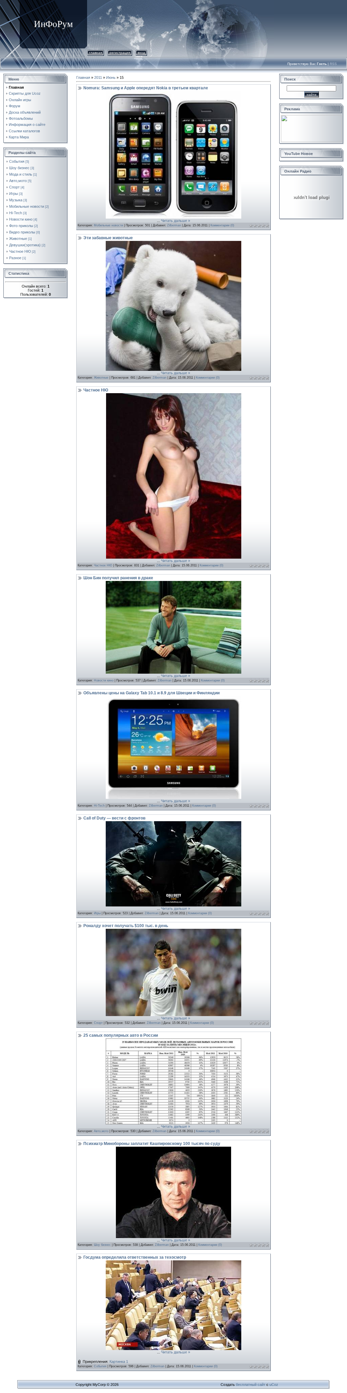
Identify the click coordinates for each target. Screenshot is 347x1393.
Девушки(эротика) (25, 245)
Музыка (15, 200)
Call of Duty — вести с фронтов (114, 818)
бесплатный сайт (250, 1385)
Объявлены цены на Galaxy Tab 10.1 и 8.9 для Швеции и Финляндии (151, 693)
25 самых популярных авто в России (120, 1035)
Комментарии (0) (222, 225)
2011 (98, 77)
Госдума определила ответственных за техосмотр (134, 1257)
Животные (18, 239)
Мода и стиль (20, 174)
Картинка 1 (118, 1362)
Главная (95, 52)
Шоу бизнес (19, 168)
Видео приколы (22, 232)
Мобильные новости (26, 206)
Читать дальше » (175, 221)
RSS (333, 64)
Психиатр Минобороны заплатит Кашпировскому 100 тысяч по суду (151, 1143)
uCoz (273, 1385)
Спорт (14, 187)
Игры (13, 194)
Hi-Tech (15, 213)
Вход (141, 52)
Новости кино (21, 219)
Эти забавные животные (108, 237)
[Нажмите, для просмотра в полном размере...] (173, 217)
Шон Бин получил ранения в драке (118, 578)
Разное (15, 258)
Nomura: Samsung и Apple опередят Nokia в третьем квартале (145, 88)
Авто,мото (18, 181)
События (16, 161)
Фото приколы (21, 226)
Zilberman (174, 225)
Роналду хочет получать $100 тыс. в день (125, 925)
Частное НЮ (20, 251)
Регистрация (119, 52)
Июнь (111, 77)
